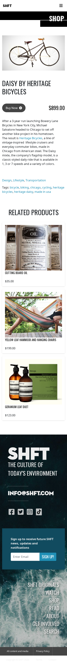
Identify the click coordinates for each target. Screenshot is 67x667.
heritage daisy (23, 192)
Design (7, 180)
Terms (39, 659)
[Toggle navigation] (61, 6)
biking (24, 187)
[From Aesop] (33, 382)
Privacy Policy (42, 651)
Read (54, 608)
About (52, 616)
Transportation (36, 180)
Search (51, 631)
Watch (52, 592)
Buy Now (12, 108)
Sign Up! (48, 556)
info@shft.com (31, 493)
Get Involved (46, 623)
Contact (52, 659)
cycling (46, 187)
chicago (35, 187)
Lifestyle (18, 180)
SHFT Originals (43, 584)
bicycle (14, 187)
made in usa (42, 192)
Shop (54, 600)
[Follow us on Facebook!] (12, 511)
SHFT (7, 6)
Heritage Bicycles (30, 138)
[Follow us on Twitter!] (21, 511)
